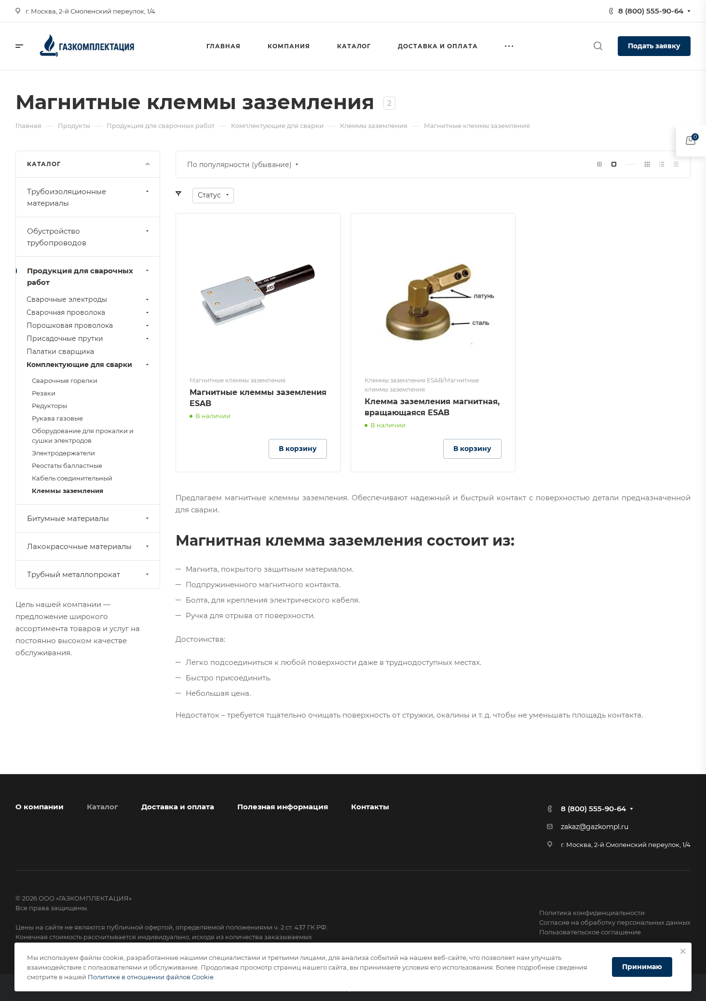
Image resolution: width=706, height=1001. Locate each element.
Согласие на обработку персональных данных (615, 922)
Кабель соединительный (72, 478)
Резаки (43, 393)
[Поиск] (597, 46)
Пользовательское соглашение (590, 932)
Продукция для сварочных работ (80, 276)
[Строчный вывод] (661, 164)
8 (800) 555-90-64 (650, 10)
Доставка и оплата (177, 806)
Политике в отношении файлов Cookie (151, 977)
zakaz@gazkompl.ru (594, 826)
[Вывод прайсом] (676, 164)
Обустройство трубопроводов (56, 236)
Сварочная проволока (66, 312)
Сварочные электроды (67, 299)
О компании (39, 806)
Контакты (370, 806)
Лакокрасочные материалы (79, 546)
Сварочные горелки (64, 380)
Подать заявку (654, 46)
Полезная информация (282, 806)
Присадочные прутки (65, 338)
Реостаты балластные (67, 465)
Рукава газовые (57, 418)
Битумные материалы (68, 518)
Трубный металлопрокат (73, 574)
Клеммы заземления (67, 490)
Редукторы (49, 405)
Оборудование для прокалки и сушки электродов (83, 435)
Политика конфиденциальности (592, 912)
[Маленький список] (599, 164)
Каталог (102, 806)
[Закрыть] (683, 951)
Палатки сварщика (60, 351)
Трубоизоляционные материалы (66, 197)
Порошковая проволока (70, 325)
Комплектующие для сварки (79, 364)
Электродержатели (63, 453)
